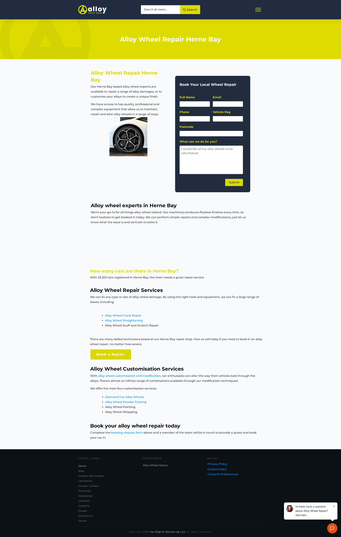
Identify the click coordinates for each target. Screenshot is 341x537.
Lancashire (85, 481)
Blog (81, 471)
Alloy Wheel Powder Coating (126, 402)
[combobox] (160, 9)
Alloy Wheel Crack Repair (123, 315)
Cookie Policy (217, 469)
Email (218, 97)
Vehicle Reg (223, 112)
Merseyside (85, 495)
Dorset (82, 510)
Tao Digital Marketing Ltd (167, 532)
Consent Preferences (222, 474)
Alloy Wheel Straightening (124, 320)
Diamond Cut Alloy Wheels (124, 397)
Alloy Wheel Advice (155, 465)
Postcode (188, 127)
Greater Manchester (91, 476)
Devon (82, 520)
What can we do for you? (198, 141)
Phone (186, 112)
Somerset (84, 491)
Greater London (88, 486)
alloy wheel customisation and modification (129, 376)
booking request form (127, 432)
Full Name (188, 97)
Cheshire (84, 500)
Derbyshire (85, 515)
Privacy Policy (217, 464)
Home (82, 466)
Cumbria (83, 505)
